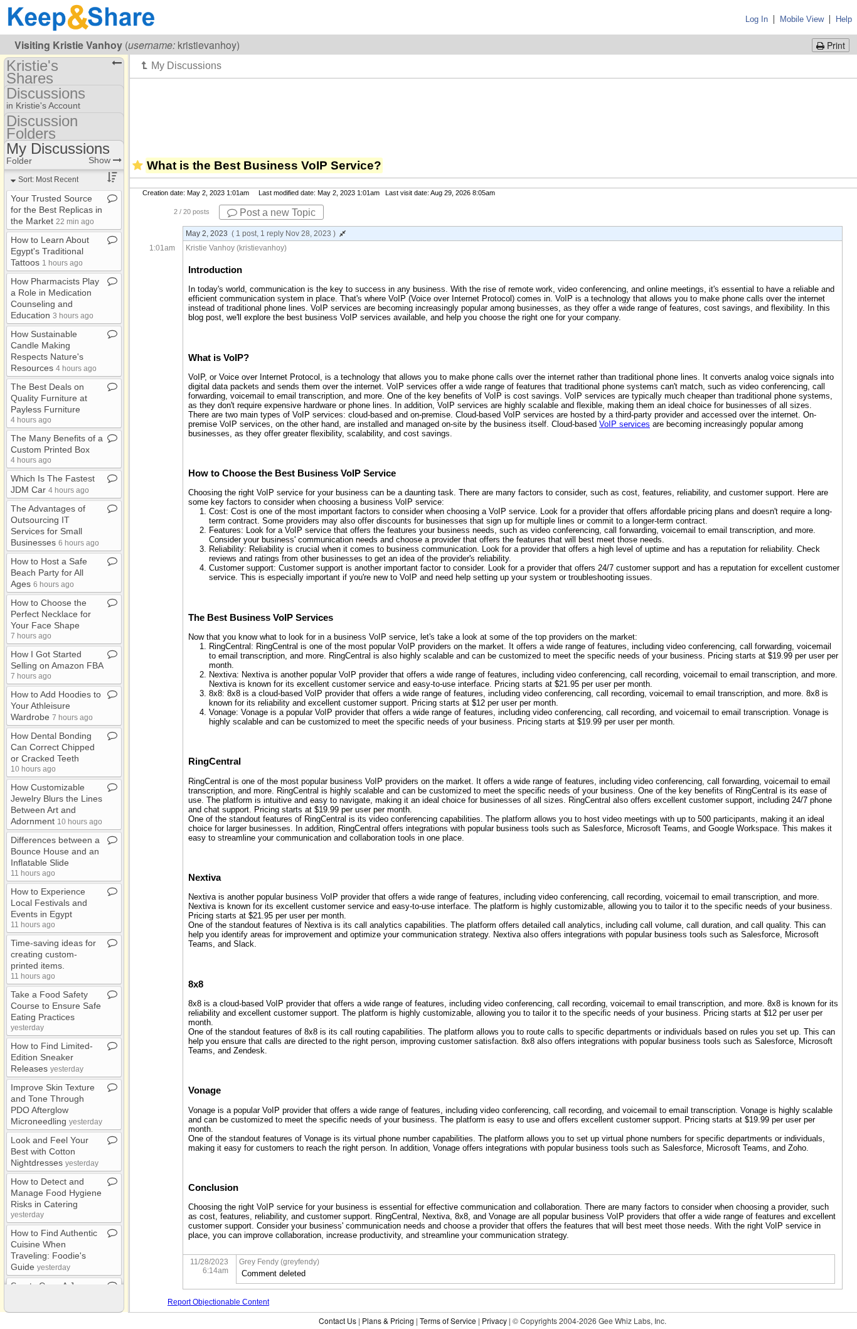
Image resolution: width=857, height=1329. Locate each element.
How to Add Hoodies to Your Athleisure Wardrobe (56, 705)
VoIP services (624, 424)
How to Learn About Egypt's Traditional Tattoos (50, 251)
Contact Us (337, 1320)
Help (844, 19)
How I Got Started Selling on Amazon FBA (57, 664)
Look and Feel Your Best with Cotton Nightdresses (54, 1151)
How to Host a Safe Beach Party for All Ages (49, 572)
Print (834, 45)
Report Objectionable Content (218, 1302)
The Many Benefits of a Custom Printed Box (57, 448)
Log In (756, 19)
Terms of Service (448, 1320)
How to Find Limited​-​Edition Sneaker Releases (52, 1057)
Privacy (494, 1320)
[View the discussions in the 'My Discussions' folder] (182, 65)
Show (100, 160)
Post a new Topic (276, 212)
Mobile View (802, 19)
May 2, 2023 (261, 233)
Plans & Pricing (388, 1320)
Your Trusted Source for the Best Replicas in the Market (56, 209)
